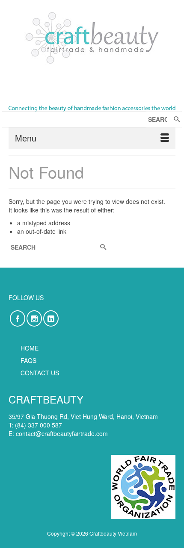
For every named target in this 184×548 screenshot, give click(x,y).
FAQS (28, 360)
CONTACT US (40, 372)
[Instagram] (34, 318)
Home (30, 348)
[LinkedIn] (51, 318)
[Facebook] (17, 318)
